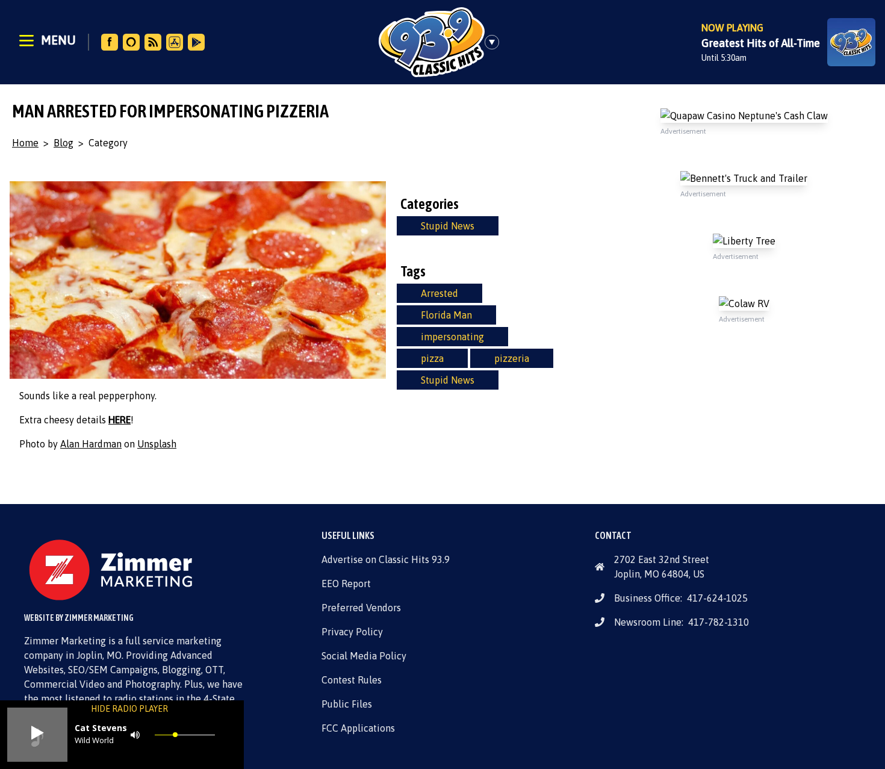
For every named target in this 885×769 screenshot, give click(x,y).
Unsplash (156, 443)
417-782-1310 (718, 622)
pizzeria (511, 358)
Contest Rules (351, 679)
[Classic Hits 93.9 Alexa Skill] (131, 42)
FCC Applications (358, 728)
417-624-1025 (717, 598)
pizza (432, 358)
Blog (63, 142)
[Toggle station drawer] (495, 42)
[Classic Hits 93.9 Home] (432, 42)
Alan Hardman (91, 443)
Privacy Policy (352, 631)
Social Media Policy (363, 655)
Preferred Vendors (361, 607)
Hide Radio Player (129, 709)
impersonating (452, 336)
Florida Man (446, 315)
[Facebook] (109, 42)
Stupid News (447, 225)
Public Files (346, 704)
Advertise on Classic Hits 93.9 (385, 559)
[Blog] (153, 42)
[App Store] (174, 42)
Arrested (439, 293)
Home (25, 142)
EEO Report (346, 583)
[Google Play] (196, 42)
